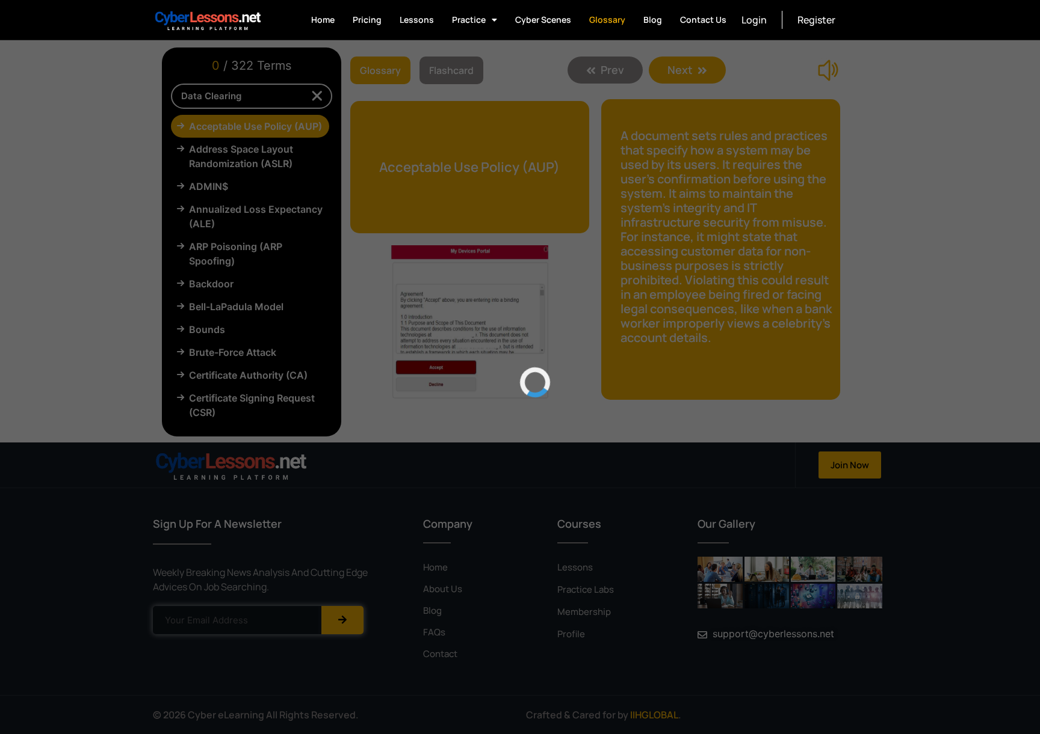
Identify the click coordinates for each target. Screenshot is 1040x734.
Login (754, 19)
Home (323, 19)
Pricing (367, 19)
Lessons (417, 19)
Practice (469, 19)
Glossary (607, 19)
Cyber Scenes (543, 19)
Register (816, 19)
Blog (652, 19)
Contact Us (703, 19)
